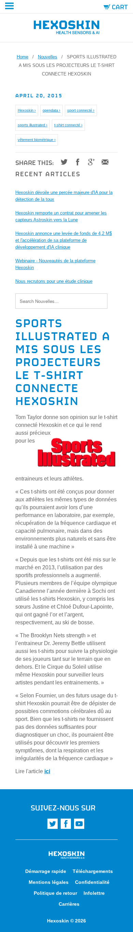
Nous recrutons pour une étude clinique (53, 281)
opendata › (51, 110)
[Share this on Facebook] (75, 161)
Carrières (69, 904)
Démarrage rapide (45, 871)
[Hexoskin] (66, 28)
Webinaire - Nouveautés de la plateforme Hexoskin (55, 264)
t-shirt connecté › (68, 125)
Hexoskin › (27, 110)
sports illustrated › (32, 125)
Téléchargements (93, 871)
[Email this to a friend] (102, 161)
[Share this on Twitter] (62, 161)
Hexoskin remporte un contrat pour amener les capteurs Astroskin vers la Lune (61, 216)
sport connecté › (80, 110)
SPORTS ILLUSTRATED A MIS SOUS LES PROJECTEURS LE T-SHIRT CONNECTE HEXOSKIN (62, 361)
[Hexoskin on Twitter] (52, 824)
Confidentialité (92, 882)
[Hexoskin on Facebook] (66, 824)
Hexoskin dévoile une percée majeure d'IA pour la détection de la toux (64, 196)
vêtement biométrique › (37, 140)
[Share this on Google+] (89, 161)
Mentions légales (49, 882)
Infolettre (94, 893)
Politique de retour (55, 893)
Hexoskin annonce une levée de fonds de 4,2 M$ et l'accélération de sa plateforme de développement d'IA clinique (63, 240)
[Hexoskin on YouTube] (79, 824)
